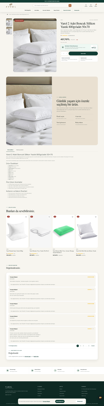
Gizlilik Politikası (85, 393)
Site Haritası (62, 393)
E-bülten (39, 395)
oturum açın (28, 356)
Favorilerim (40, 391)
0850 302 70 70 (8, 394)
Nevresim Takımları (46, 10)
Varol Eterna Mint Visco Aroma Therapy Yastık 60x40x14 (63, 251)
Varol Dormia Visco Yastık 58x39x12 (39, 251)
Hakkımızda (84, 395)
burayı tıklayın (46, 401)
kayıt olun (36, 356)
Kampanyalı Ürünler (41, 388)
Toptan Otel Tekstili (67, 10)
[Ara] (70, 5)
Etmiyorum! (80, 401)
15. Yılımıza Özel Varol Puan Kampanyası (89, 388)
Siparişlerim (40, 393)
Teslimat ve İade (63, 391)
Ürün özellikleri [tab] (10, 149)
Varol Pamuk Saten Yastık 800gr (14, 251)
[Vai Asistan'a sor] (100, 398)
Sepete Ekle (83, 53)
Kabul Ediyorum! (60, 401)
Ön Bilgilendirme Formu (87, 403)
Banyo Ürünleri (56, 10)
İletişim (61, 388)
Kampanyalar (76, 10)
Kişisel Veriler (62, 395)
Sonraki (92, 345)
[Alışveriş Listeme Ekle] (26, 217)
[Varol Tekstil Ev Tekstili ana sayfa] (10, 5)
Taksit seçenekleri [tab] (19, 149)
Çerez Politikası (84, 391)
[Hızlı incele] (8, 245)
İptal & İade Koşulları (95, 403)
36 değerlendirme (71, 35)
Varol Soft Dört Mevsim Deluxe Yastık (86, 251)
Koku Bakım (37, 10)
